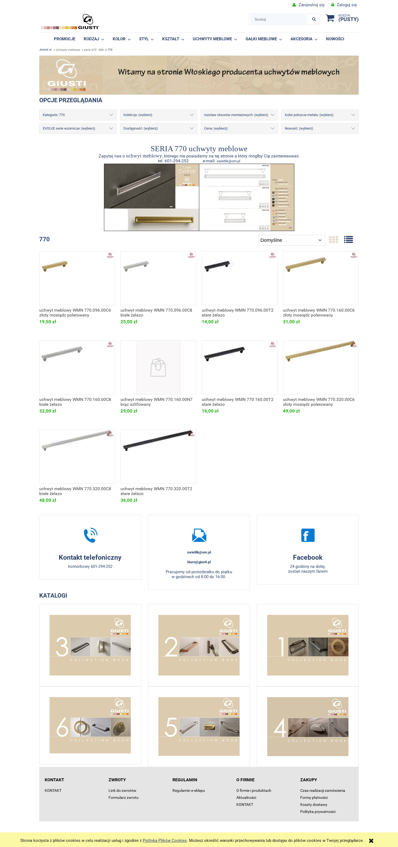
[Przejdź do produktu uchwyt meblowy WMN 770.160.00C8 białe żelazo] (77, 367)
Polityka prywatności (317, 811)
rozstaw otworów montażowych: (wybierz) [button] (236, 115)
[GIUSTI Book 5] (199, 726)
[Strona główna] (70, 22)
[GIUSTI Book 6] (90, 725)
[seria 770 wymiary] (246, 197)
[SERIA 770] (151, 197)
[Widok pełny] (348, 240)
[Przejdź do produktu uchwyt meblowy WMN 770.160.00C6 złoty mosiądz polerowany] (321, 278)
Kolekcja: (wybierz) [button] (137, 115)
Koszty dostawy (313, 804)
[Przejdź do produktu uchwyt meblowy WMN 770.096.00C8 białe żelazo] (158, 278)
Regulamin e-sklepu (188, 790)
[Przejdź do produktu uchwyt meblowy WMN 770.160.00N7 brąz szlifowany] (158, 367)
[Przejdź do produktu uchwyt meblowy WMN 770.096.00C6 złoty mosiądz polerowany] (77, 278)
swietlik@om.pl (228, 161)
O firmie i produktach (253, 790)
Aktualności (246, 797)
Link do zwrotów (122, 790)
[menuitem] (64, 39)
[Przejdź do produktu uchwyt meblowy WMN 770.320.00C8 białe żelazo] (77, 457)
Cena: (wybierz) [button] (216, 128)
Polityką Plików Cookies (165, 840)
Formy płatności (314, 797)
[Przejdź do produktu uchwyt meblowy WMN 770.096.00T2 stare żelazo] (240, 278)
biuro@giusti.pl (199, 562)
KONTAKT (53, 790)
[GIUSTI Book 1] (308, 645)
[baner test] (199, 74)
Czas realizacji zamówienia (322, 790)
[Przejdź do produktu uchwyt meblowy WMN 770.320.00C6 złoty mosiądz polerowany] (321, 367)
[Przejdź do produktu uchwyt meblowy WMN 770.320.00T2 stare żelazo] (158, 457)
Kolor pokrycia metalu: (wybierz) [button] (309, 115)
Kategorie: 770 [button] (54, 115)
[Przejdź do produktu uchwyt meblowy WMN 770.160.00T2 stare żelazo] (240, 367)
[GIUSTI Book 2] (199, 645)
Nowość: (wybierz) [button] (299, 128)
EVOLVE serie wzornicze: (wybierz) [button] (69, 128)
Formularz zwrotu (124, 797)
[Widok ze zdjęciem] (333, 240)
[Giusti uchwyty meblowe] (308, 535)
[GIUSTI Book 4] (308, 726)
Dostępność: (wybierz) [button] (140, 128)
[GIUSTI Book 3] (90, 645)
